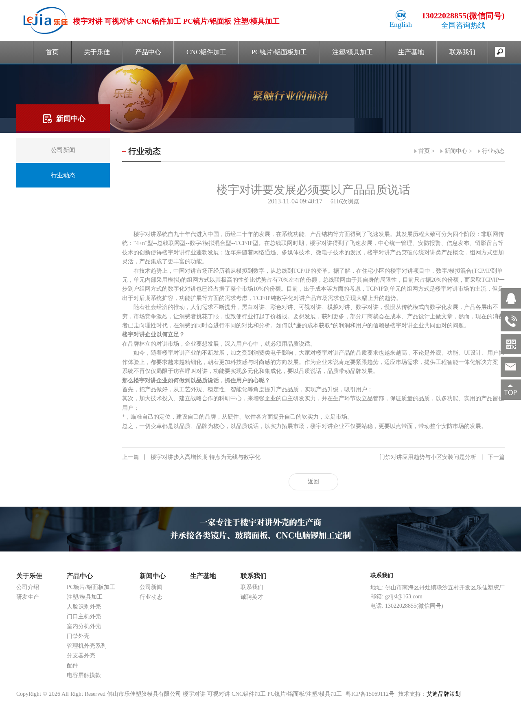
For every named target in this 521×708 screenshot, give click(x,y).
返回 (313, 482)
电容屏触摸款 (84, 675)
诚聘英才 (252, 597)
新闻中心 (455, 151)
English (401, 24)
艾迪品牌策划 (444, 694)
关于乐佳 (97, 52)
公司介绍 (27, 587)
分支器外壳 (81, 656)
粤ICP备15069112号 (370, 694)
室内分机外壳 (84, 626)
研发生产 (27, 597)
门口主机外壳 (84, 616)
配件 (72, 665)
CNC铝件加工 (206, 52)
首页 (52, 52)
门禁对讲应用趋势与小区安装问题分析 (442, 457)
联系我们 (462, 52)
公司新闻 (151, 587)
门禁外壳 (78, 636)
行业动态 (493, 151)
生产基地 (411, 52)
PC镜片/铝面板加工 (279, 52)
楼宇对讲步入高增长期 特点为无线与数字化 (191, 457)
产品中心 (148, 52)
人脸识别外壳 (84, 607)
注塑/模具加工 (352, 52)
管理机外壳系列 (87, 646)
